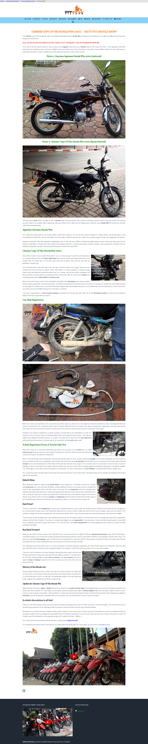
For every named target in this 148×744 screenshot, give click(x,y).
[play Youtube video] (74, 656)
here (55, 435)
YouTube (102, 625)
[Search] (73, 21)
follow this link (72, 620)
